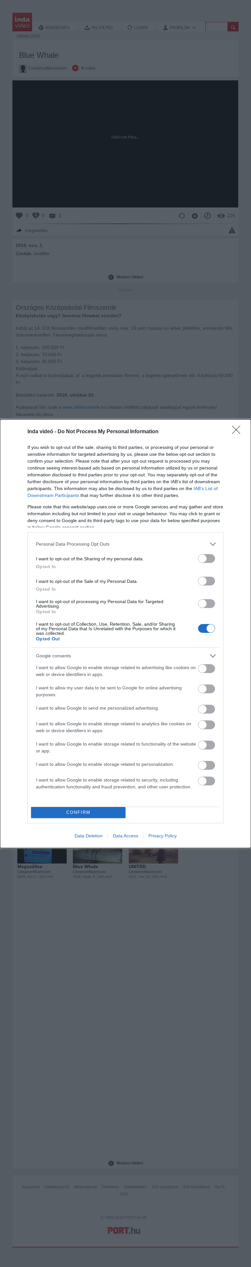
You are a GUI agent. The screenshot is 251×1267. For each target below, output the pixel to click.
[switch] (206, 558)
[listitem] (125, 544)
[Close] (238, 432)
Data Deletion (89, 835)
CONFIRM (78, 812)
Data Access (125, 835)
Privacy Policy (162, 835)
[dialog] (125, 633)
